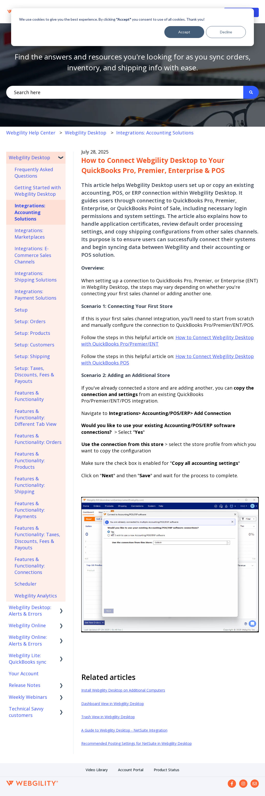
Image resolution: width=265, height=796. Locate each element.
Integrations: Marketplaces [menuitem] (29, 233)
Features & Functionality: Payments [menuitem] (29, 509)
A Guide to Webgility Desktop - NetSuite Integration (124, 730)
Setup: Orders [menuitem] (30, 321)
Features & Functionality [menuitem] (29, 396)
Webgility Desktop (85, 133)
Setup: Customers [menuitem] (34, 345)
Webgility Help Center (30, 133)
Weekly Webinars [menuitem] (28, 697)
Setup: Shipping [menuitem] (32, 356)
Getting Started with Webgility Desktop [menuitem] (37, 190)
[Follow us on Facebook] (232, 783)
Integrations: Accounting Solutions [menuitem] (29, 212)
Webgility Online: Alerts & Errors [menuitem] (28, 640)
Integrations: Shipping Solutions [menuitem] (35, 276)
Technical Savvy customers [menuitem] (26, 712)
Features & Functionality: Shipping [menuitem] (29, 485)
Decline (226, 32)
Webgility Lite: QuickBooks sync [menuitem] (27, 658)
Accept (184, 32)
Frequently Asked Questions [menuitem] (33, 172)
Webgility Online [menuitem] (27, 625)
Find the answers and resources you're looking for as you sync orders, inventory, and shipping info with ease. (132, 62)
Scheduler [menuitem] (25, 584)
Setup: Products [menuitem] (32, 333)
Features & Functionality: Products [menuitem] (29, 460)
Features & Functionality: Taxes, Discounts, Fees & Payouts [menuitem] (37, 538)
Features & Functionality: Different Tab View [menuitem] (35, 417)
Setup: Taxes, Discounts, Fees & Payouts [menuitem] (34, 374)
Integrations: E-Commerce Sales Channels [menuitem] (32, 254)
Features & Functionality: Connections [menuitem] (29, 565)
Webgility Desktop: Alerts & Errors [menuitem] (30, 610)
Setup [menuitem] (21, 310)
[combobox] (124, 92)
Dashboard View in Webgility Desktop (112, 703)
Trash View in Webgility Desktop (108, 716)
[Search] (251, 92)
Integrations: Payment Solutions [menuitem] (35, 294)
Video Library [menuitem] (97, 769)
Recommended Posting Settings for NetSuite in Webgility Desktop (136, 743)
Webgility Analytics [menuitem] (35, 596)
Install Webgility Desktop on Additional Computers (123, 690)
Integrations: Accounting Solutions (155, 133)
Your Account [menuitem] (24, 673)
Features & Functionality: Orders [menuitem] (38, 439)
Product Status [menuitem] (166, 769)
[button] (61, 157)
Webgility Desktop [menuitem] (29, 157)
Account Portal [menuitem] (130, 769)
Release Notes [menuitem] (24, 685)
